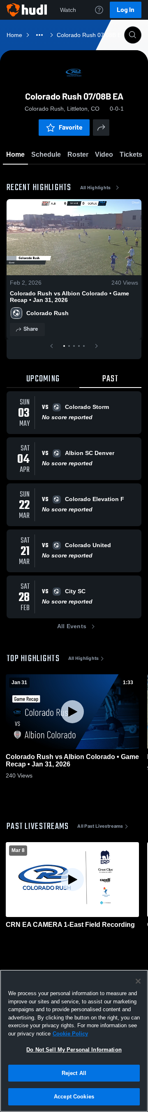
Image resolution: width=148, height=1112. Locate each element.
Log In (125, 9)
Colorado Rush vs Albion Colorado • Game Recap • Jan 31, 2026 (69, 296)
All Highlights (95, 187)
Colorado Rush (47, 313)
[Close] (138, 981)
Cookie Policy (70, 1034)
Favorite (71, 127)
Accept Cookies (74, 1096)
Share (30, 329)
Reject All (74, 1073)
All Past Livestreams (100, 826)
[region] (74, 1041)
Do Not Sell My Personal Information (74, 1050)
